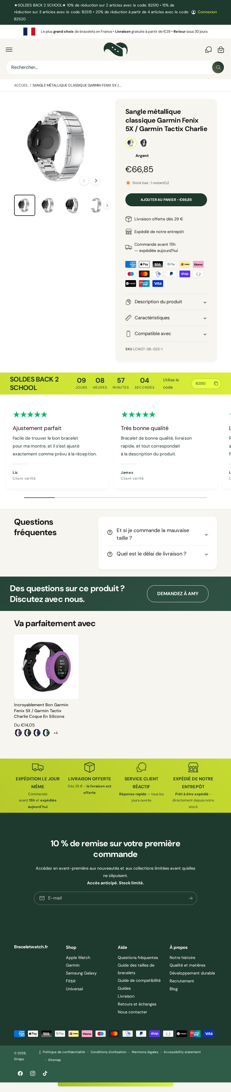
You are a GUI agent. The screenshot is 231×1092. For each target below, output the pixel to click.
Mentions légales (145, 1052)
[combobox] (115, 67)
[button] (9, 49)
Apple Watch (78, 957)
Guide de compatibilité (139, 980)
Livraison (126, 996)
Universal (74, 988)
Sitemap (54, 1060)
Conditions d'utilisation (108, 1052)
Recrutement (182, 981)
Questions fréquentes (138, 957)
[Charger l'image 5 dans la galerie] (96, 205)
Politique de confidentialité (64, 1052)
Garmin (72, 965)
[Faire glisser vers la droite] (95, 180)
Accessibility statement (182, 1052)
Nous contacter (132, 1012)
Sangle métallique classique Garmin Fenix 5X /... (77, 85)
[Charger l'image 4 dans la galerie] (72, 205)
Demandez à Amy (177, 594)
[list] (115, 32)
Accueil (21, 85)
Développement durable (192, 973)
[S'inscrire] (191, 898)
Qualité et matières (187, 965)
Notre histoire (182, 957)
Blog (174, 988)
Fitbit (71, 981)
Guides (124, 988)
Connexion (207, 12)
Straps (19, 1059)
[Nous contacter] (208, 49)
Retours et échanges (137, 1004)
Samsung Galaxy (81, 973)
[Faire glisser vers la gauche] (84, 180)
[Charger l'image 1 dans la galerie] (24, 205)
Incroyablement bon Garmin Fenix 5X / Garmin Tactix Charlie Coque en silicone (41, 710)
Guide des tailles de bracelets (136, 969)
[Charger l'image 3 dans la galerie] (48, 205)
